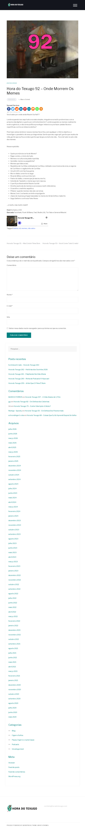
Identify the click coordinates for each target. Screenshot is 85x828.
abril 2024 (12, 502)
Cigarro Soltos (17, 735)
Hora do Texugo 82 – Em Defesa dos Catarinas (31, 402)
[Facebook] (9, 109)
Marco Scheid (25, 99)
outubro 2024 (13, 475)
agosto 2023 (13, 539)
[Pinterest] (25, 109)
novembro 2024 (14, 470)
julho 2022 (12, 598)
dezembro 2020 (14, 685)
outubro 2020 (13, 694)
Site (8, 317)
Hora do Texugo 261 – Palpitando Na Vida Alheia (27, 374)
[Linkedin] (21, 109)
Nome (10, 295)
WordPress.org (14, 776)
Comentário (11, 265)
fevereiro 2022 (14, 621)
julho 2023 (12, 543)
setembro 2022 (14, 589)
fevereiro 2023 (14, 566)
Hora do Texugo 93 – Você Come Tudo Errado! (60, 243)
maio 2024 (12, 498)
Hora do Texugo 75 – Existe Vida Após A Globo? (32, 406)
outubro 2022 (13, 584)
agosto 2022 (13, 594)
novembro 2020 (14, 690)
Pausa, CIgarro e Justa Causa (23, 740)
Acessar (11, 763)
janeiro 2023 (13, 571)
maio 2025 (12, 443)
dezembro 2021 (14, 630)
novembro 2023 (14, 525)
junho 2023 (12, 548)
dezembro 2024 (14, 466)
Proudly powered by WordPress (19, 825)
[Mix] (33, 109)
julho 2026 (12, 429)
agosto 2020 (13, 703)
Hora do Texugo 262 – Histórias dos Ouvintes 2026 (28, 370)
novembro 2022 (14, 580)
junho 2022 (12, 603)
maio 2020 (12, 717)
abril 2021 (12, 667)
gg (9, 402)
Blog (13, 731)
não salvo (31, 228)
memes (24, 228)
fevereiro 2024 (14, 511)
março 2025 (13, 452)
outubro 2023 (13, 530)
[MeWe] (29, 109)
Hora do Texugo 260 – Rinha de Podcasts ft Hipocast (28, 379)
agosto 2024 (13, 484)
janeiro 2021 (13, 680)
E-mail (10, 306)
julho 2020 (12, 708)
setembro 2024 (14, 479)
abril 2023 (12, 557)
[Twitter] (13, 109)
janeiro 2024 (13, 516)
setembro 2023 (14, 534)
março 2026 (13, 438)
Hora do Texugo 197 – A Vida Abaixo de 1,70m (42, 397)
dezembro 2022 (14, 575)
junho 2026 (12, 434)
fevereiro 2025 (14, 457)
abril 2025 (12, 447)
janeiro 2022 (13, 626)
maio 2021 (12, 662)
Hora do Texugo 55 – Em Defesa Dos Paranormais (44, 411)
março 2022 (13, 616)
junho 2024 (12, 493)
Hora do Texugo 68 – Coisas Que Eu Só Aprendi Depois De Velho (51, 415)
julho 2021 (12, 653)
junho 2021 (12, 658)
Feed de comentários (16, 772)
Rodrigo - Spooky (15, 411)
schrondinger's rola (16, 415)
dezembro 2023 (14, 521)
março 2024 (13, 507)
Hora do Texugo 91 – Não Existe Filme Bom (23, 243)
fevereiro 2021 (14, 676)
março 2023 (13, 562)
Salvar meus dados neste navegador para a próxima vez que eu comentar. (37, 328)
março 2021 (13, 671)
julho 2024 (12, 489)
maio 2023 (12, 552)
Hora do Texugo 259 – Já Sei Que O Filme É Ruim (27, 383)
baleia (15, 228)
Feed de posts (13, 767)
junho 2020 (12, 712)
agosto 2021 (13, 648)
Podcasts (11, 99)
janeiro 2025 (13, 461)
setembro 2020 (14, 699)
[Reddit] (17, 109)
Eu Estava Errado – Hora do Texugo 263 (23, 365)
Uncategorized (18, 749)
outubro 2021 (13, 639)
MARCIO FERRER (15, 397)
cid (19, 228)
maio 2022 (12, 607)
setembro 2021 (14, 644)
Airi (38, 825)
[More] (41, 109)
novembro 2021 (14, 635)
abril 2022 (12, 612)
